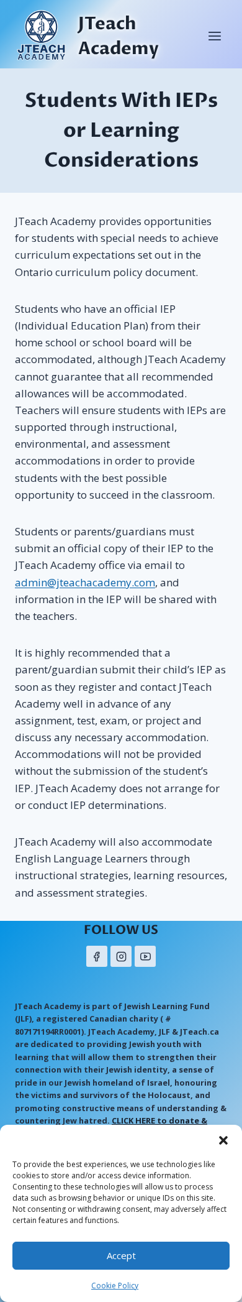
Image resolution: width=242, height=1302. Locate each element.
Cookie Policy (114, 1285)
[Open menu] (214, 36)
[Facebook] (96, 956)
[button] (223, 1140)
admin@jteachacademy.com (85, 582)
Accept (121, 1255)
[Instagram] (121, 956)
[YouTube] (145, 956)
